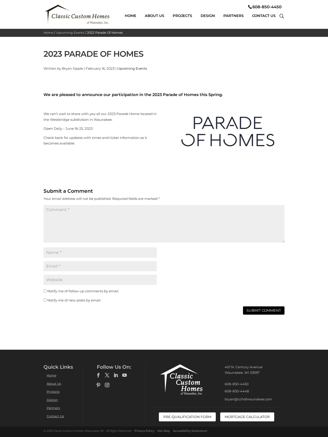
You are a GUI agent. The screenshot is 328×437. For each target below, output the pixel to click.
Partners (233, 16)
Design (208, 16)
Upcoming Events (70, 33)
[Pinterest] (98, 385)
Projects (182, 16)
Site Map (163, 431)
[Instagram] (107, 385)
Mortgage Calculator (247, 417)
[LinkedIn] (116, 375)
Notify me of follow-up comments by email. (83, 291)
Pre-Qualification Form (187, 417)
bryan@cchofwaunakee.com (248, 399)
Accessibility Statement (190, 431)
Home (130, 16)
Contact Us (264, 16)
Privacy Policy (144, 431)
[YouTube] (124, 375)
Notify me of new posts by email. (74, 300)
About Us (154, 16)
